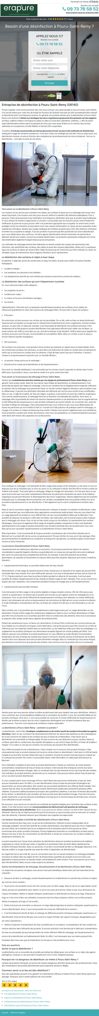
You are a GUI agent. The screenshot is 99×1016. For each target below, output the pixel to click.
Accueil (5, 1012)
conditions (52, 74)
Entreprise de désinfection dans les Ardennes (21, 990)
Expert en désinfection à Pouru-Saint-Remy (23, 998)
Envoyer (49, 83)
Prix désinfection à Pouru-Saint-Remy (20, 994)
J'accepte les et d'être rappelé (51, 75)
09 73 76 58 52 (82, 9)
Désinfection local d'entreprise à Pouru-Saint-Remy (26, 1005)
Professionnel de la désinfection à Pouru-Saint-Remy (27, 1001)
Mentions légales (18, 1012)
